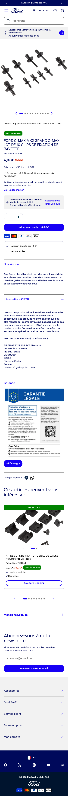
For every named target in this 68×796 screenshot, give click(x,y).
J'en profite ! (50, 405)
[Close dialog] (66, 381)
